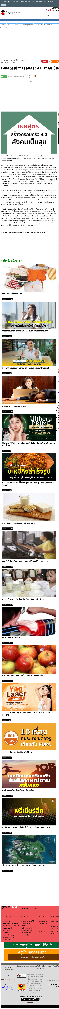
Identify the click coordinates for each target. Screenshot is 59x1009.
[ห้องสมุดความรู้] (27, 24)
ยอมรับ (3, 5)
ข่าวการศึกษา (5, 60)
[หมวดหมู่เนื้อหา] (38, 24)
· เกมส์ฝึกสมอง (41, 931)
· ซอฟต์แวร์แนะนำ (7, 928)
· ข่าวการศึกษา (41, 917)
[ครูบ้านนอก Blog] (19, 24)
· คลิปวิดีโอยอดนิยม (42, 923)
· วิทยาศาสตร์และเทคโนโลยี (28, 921)
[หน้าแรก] (3, 24)
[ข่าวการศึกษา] (11, 24)
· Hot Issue (6, 933)
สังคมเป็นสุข (43, 232)
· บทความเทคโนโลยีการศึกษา (10, 919)
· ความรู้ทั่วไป (24, 917)
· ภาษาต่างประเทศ (25, 923)
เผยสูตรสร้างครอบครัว (30, 232)
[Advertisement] (29, 248)
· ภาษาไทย (23, 926)
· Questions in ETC (8, 937)
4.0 (38, 232)
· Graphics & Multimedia (10, 923)
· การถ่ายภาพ (6, 930)
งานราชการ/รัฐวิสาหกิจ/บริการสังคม (14, 61)
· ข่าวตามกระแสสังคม (43, 919)
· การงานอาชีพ (25, 935)
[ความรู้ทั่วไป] (4, 27)
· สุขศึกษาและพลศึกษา (27, 928)
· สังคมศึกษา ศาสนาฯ (26, 930)
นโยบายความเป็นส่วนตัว (7, 3)
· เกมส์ (38, 929)
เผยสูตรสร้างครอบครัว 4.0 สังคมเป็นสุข (12, 232)
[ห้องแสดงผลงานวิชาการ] (49, 24)
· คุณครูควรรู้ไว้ (54, 927)
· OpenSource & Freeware (11, 926)
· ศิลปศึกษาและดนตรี (26, 933)
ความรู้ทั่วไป (14, 60)
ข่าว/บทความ (55, 61)
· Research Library (8, 935)
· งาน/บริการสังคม (42, 921)
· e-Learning (6, 921)
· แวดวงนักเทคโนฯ (8, 940)
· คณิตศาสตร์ (24, 919)
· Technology (7, 917)
